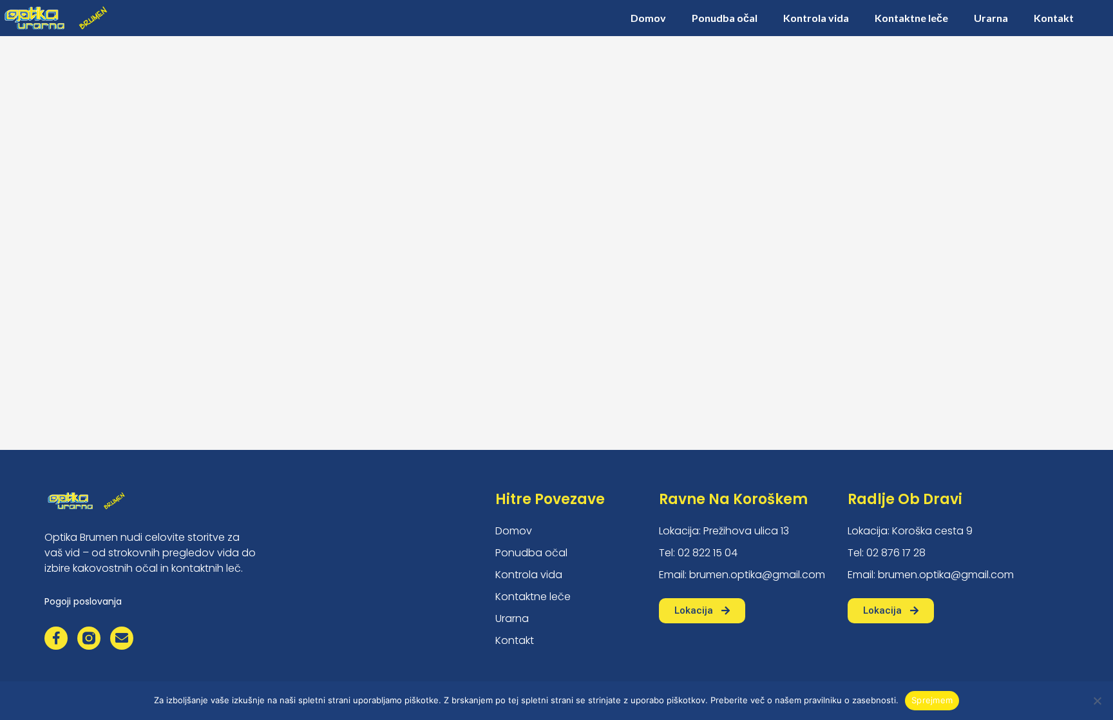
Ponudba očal (724, 18)
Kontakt (1054, 18)
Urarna (991, 18)
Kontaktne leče (911, 18)
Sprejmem (932, 700)
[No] (1096, 700)
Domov (648, 18)
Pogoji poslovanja (83, 601)
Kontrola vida (816, 18)
